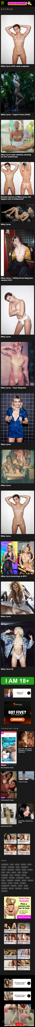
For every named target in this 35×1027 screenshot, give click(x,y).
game (14, 872)
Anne (17, 864)
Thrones (5, 891)
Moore (4, 883)
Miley (24, 880)
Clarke (4, 867)
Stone (11, 888)
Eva (3, 872)
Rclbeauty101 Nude (7, 800)
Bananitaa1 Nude (6, 826)
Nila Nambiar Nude (7, 767)
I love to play (22, 782)
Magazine (10, 880)
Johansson (20, 877)
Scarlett (5, 888)
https (24, 875)
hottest (18, 875)
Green (25, 872)
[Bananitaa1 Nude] (9, 814)
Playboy (23, 883)
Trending (2, 732)
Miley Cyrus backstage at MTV (14, 576)
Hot (12, 875)
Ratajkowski (6, 885)
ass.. (30, 864)
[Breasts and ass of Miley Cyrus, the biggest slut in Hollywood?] (17, 178)
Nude (10, 883)
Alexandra (5, 864)
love (4, 880)
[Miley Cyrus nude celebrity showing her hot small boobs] (17, 136)
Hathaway (5, 875)
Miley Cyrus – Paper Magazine (13, 388)
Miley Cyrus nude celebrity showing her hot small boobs (16, 156)
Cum (18, 867)
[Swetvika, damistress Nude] (26, 811)
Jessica (12, 877)
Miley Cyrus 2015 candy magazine (15, 66)
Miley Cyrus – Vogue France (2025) (15, 115)
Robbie (14, 885)
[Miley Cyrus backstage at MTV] (17, 557)
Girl (20, 872)
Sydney (26, 888)
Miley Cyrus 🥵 (7, 669)
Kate (28, 877)
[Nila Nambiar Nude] (9, 748)
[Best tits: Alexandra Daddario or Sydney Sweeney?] (26, 739)
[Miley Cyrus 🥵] (17, 644)
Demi (4, 869)
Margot (18, 880)
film (9, 872)
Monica (31, 880)
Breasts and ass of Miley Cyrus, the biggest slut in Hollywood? (16, 198)
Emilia (18, 869)
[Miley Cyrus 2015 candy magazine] (17, 39)
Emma (30, 869)
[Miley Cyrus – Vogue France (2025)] (17, 91)
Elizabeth (11, 869)
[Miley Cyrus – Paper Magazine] (17, 364)
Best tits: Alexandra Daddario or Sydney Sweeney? (25, 750)
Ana (12, 864)
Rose (20, 885)
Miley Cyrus (6, 224)
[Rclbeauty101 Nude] (9, 784)
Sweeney (19, 888)
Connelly (11, 867)
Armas (24, 864)
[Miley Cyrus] (17, 213)
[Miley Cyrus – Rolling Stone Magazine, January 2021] (17, 253)
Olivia (16, 883)
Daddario (25, 867)
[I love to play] (26, 775)
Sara (26, 885)
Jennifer (5, 877)
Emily (24, 869)
